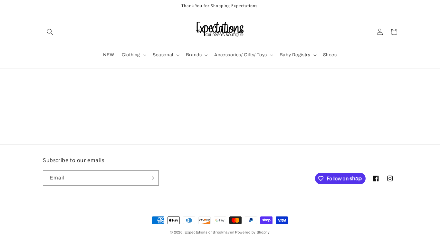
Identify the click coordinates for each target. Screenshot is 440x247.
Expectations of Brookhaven (210, 232)
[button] (50, 32)
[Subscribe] (151, 178)
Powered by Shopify (252, 232)
